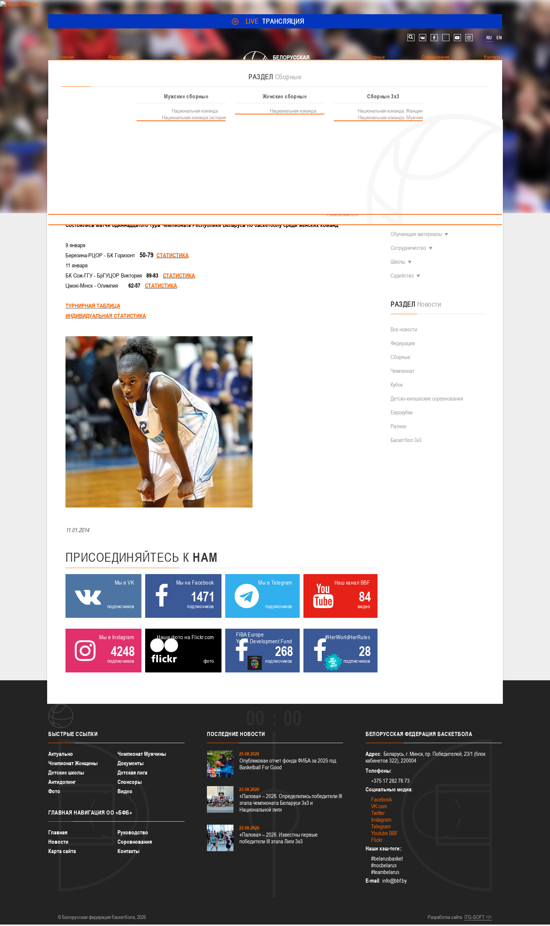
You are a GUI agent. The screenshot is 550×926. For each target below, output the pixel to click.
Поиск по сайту (411, 37)
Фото (54, 791)
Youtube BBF (384, 833)
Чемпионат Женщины (73, 763)
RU (489, 37)
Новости (58, 841)
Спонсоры (129, 782)
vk (422, 37)
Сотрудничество (408, 248)
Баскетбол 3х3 (406, 440)
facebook (434, 37)
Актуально (60, 754)
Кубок (397, 384)
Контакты (128, 851)
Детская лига (132, 772)
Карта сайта (62, 851)
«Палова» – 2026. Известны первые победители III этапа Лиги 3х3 (278, 837)
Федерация (403, 343)
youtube (457, 37)
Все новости (404, 329)
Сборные (400, 357)
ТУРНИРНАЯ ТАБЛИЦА (92, 305)
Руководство (132, 832)
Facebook (381, 799)
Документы (130, 763)
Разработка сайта (445, 917)
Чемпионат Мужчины (141, 754)
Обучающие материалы (416, 234)
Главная (57, 832)
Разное (398, 426)
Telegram (381, 826)
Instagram (381, 819)
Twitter (378, 813)
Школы (398, 261)
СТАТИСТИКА (172, 255)
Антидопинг (62, 782)
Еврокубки (402, 412)
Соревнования (134, 841)
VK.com (379, 806)
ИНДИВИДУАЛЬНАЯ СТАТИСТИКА (105, 315)
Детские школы (66, 772)
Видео (124, 791)
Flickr (376, 840)
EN (499, 37)
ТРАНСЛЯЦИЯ (275, 21)
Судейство (402, 275)
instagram (469, 37)
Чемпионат (403, 371)
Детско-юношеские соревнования (427, 398)
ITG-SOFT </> (478, 917)
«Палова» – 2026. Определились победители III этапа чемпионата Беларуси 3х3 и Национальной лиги (290, 803)
